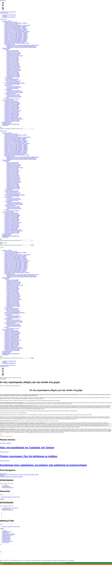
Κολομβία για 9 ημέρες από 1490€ (13, 90)
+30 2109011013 (5, 485)
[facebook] (3, 2)
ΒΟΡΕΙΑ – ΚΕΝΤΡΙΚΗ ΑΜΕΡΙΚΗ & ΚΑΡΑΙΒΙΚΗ (15, 83)
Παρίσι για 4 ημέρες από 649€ (12, 71)
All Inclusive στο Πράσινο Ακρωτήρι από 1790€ (14, 118)
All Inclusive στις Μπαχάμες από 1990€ (12, 121)
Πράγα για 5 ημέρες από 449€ (12, 56)
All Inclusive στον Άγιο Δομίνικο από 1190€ (13, 110)
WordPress (72, 560)
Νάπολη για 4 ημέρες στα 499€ (13, 60)
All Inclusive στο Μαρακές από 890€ (11, 102)
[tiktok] (3, 9)
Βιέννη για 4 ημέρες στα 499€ (12, 57)
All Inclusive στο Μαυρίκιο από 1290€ (12, 113)
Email (1, 494)
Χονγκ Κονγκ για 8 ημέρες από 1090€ (14, 96)
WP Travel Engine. (61, 560)
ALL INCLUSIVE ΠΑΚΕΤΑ (8, 99)
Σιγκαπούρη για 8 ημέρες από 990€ (13, 95)
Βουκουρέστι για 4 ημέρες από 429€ (14, 53)
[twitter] (3, 7)
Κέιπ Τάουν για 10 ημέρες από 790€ (13, 192)
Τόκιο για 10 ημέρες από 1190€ (13, 78)
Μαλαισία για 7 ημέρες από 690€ (13, 94)
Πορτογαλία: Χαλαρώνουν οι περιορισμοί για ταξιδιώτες (11, 476)
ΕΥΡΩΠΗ (7, 49)
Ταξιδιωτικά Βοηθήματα (6, 531)
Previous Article (3, 473)
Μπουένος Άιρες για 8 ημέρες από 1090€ (14, 91)
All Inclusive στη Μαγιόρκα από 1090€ (12, 108)
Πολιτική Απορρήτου (6, 540)
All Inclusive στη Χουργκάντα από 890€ (12, 104)
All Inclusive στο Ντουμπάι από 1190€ (12, 111)
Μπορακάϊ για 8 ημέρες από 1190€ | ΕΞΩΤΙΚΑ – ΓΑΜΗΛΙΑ (16, 32)
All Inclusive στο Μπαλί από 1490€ (11, 116)
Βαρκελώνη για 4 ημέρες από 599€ (13, 67)
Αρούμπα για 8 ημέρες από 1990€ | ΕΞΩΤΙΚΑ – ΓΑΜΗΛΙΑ (16, 40)
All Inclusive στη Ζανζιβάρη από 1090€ (12, 107)
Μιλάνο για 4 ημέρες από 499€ (12, 59)
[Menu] (0, 247)
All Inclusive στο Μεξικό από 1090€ (11, 109)
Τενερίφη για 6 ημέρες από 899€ (13, 73)
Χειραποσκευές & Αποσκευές (8, 534)
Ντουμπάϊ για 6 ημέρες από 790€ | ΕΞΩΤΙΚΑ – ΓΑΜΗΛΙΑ (16, 23)
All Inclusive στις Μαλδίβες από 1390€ (12, 114)
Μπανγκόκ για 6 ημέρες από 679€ (11, 22)
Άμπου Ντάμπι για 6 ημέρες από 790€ (14, 87)
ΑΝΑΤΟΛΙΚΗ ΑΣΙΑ (9, 77)
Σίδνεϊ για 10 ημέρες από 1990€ (13, 98)
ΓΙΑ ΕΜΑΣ (4, 15)
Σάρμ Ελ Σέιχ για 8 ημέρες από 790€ (11, 24)
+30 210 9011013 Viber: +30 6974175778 (8, 11)
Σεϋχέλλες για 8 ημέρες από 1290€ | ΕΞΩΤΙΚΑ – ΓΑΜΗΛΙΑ (16, 33)
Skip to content (3, 0)
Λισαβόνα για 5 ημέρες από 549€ (13, 64)
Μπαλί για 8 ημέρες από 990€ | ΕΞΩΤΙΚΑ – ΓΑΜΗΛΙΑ (15, 27)
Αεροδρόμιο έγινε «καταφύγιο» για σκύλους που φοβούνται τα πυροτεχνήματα (43, 465)
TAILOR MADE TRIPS (7, 122)
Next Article (2, 475)
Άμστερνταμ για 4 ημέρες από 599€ (13, 66)
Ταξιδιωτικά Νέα (3, 378)
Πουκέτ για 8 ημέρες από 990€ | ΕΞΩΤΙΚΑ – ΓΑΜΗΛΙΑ (15, 28)
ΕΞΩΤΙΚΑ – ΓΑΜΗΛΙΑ (7, 20)
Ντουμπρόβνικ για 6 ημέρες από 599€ (14, 69)
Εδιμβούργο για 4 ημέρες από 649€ (13, 70)
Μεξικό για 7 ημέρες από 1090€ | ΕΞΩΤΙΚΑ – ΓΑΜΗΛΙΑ (16, 30)
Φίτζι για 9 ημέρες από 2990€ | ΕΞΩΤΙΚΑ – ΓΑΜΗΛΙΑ (15, 42)
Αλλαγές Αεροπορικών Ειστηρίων (8, 533)
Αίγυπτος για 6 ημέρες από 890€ (13, 86)
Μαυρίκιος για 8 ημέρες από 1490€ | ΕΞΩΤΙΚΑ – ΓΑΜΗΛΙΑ (16, 36)
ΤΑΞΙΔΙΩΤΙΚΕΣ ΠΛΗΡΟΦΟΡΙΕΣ (9, 16)
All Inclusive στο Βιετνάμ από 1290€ (11, 112)
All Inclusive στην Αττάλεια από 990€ (12, 105)
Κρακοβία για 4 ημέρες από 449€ (13, 54)
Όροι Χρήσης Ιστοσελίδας (7, 541)
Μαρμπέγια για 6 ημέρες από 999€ (13, 75)
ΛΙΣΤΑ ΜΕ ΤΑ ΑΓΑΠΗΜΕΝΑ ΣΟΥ (9, 14)
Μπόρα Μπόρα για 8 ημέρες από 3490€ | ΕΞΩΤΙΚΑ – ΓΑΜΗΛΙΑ (17, 43)
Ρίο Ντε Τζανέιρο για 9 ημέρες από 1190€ (15, 92)
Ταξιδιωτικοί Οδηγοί (6, 539)
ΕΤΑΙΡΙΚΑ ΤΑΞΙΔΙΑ (6, 123)
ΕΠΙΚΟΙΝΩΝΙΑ (5, 125)
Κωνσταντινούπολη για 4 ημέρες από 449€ (15, 55)
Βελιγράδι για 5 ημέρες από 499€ (13, 58)
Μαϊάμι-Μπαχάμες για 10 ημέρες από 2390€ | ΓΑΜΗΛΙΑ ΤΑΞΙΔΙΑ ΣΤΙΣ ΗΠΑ (22, 47)
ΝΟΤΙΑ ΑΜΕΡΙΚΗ (8, 89)
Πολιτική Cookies (5, 542)
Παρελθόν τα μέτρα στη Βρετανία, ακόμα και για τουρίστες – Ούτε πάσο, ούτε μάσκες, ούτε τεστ (19, 474)
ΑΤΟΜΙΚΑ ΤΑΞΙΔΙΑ (6, 48)
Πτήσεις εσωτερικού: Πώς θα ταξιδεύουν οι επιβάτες (29, 456)
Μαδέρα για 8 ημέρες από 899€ (13, 72)
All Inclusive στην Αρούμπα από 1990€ (12, 119)
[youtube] (3, 8)
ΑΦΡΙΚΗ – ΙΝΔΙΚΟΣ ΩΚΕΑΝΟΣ (11, 79)
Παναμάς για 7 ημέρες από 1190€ (13, 84)
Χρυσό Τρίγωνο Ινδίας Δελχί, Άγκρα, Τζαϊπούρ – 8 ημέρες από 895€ (17, 25)
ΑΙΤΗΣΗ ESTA (5, 532)
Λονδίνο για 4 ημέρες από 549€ (13, 65)
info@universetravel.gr (4, 12)
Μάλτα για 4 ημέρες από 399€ (12, 51)
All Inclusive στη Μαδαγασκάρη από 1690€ (13, 117)
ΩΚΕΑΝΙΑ (7, 97)
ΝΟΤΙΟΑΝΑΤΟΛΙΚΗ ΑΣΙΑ (10, 93)
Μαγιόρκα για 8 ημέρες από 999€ (13, 74)
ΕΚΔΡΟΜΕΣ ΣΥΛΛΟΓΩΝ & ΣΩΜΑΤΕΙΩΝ (10, 124)
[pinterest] (3, 5)
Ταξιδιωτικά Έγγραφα (6, 535)
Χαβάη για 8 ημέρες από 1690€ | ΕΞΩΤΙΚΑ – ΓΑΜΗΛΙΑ (15, 39)
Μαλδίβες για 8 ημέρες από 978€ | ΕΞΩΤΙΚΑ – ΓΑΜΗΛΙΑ (16, 26)
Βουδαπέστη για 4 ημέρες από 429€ (13, 52)
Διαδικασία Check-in (6, 537)
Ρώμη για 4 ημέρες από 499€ (12, 62)
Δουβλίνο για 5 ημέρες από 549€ (13, 63)
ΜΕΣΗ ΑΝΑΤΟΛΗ (8, 85)
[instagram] (3, 4)
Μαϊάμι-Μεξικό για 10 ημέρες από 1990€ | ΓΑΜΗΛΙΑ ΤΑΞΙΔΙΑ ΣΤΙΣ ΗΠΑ (21, 46)
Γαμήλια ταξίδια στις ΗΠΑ (10, 44)
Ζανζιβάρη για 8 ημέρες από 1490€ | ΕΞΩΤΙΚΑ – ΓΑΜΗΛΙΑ (16, 35)
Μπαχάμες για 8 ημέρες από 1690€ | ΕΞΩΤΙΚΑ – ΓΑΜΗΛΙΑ (16, 38)
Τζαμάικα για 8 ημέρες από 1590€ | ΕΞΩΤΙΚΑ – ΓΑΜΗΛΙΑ (16, 37)
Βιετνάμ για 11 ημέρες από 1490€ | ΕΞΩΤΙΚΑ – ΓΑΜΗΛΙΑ (16, 34)
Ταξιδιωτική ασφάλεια (6, 538)
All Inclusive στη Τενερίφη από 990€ (11, 106)
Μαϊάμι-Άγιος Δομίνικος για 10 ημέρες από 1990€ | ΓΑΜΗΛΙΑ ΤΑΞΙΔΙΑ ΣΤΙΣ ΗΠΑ (23, 45)
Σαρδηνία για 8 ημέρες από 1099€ (13, 76)
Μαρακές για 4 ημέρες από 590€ (13, 82)
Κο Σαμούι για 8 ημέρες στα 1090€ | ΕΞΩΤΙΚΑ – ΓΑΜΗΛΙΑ (16, 29)
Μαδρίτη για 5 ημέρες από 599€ (13, 68)
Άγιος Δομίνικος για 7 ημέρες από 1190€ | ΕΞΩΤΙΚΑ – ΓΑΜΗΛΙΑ (17, 31)
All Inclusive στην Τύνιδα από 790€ (11, 101)
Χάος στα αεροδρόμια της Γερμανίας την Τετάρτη (27, 447)
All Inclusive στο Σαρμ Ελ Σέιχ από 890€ (12, 103)
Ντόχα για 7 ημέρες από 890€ (12, 88)
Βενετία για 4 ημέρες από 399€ (13, 50)
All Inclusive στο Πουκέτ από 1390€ (11, 115)
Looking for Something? (4, 128)
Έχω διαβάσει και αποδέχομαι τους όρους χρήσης (10, 496)
